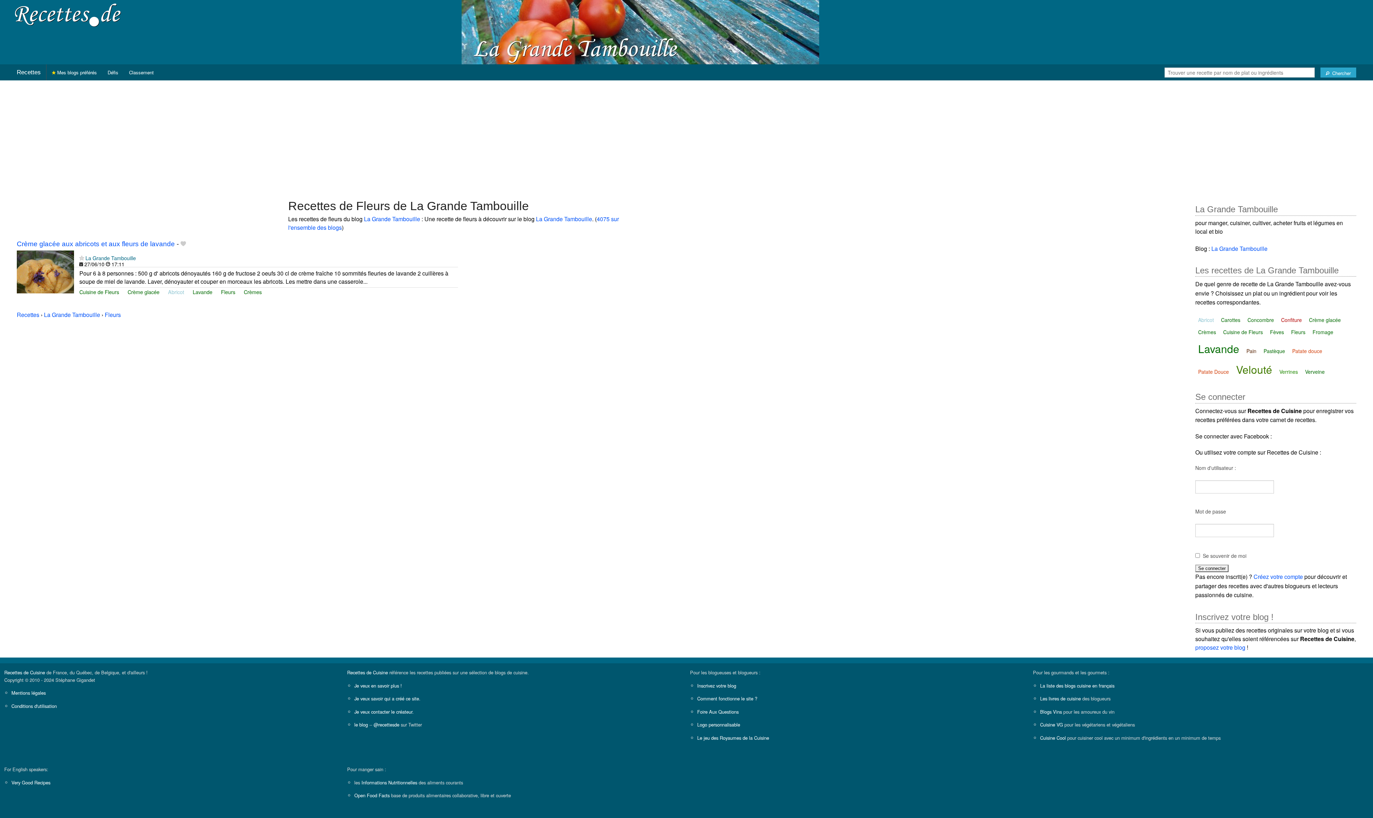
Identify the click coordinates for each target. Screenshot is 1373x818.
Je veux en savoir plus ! (378, 685)
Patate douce (1307, 351)
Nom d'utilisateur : (1215, 467)
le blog (361, 724)
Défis (113, 72)
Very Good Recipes (30, 782)
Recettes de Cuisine (24, 672)
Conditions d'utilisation (34, 706)
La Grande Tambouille (392, 219)
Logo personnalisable (718, 724)
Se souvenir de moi (1224, 555)
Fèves (1277, 332)
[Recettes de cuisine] (67, 14)
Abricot (176, 292)
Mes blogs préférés (76, 72)
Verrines (1288, 371)
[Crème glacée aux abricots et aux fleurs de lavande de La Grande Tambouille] (45, 271)
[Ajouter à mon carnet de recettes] (183, 244)
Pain (1251, 351)
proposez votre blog (1220, 647)
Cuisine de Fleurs (99, 292)
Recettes (29, 72)
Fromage (1323, 332)
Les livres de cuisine (1060, 698)
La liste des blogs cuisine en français (1077, 685)
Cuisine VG (1051, 724)
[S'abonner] (81, 258)
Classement (141, 72)
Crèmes (253, 292)
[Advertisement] (686, 136)
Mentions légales (28, 692)
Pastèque (1274, 351)
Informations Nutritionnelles (389, 782)
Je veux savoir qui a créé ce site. (387, 698)
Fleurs (228, 292)
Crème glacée (143, 292)
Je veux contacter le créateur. (384, 711)
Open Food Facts (372, 795)
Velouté (1254, 369)
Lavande (202, 292)
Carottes (1230, 319)
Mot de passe (1210, 511)
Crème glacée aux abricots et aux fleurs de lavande (96, 244)
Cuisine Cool (1053, 737)
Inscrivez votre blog (716, 685)
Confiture (1291, 319)
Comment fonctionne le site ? (727, 698)
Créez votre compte (1278, 576)
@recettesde (386, 724)
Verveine (1315, 371)
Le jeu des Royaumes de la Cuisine (733, 737)
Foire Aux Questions (718, 711)
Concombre (1260, 319)
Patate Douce (1213, 371)
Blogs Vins (1051, 711)
